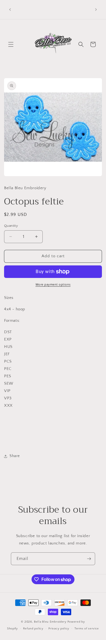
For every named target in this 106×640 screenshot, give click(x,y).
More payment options (53, 284)
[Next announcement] (96, 10)
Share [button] (15, 456)
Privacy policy (58, 628)
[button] (11, 44)
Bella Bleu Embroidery (50, 621)
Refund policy (33, 628)
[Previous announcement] (10, 10)
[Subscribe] (89, 558)
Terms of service (86, 628)
